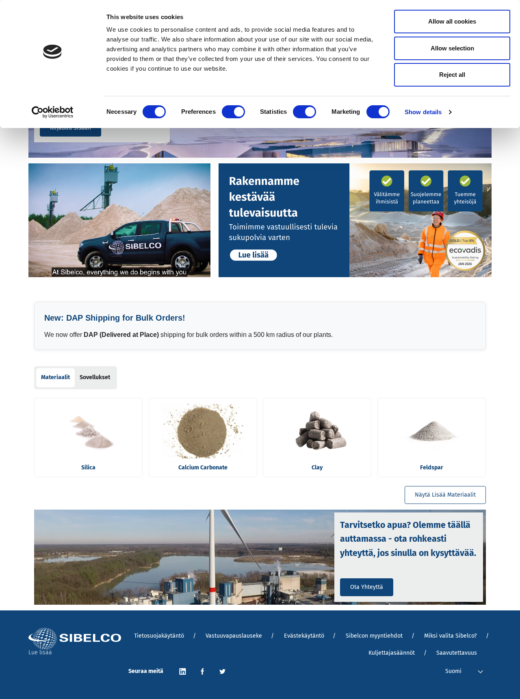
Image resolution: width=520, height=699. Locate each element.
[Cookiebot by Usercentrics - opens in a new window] (52, 112)
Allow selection (452, 48)
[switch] (233, 111)
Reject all (452, 74)
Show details (423, 112)
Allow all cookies (452, 21)
